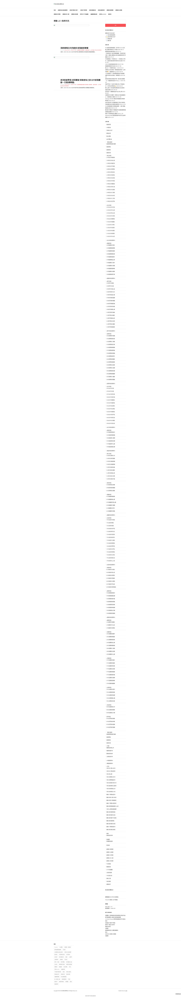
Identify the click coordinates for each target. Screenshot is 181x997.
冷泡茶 (64, 949)
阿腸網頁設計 (178, 993)
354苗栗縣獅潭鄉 (110, 347)
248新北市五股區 (110, 189)
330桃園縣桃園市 (110, 257)
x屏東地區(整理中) (110, 617)
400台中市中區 (110, 388)
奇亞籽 (56, 957)
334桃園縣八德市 (110, 262)
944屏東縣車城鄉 (110, 607)
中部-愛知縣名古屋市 (111, 785)
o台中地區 (92, 50)
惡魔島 (61, 959)
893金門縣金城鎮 (110, 724)
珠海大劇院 (68, 971)
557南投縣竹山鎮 (110, 444)
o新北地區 (108, 155)
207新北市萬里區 (110, 157)
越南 (107, 833)
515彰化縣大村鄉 (110, 476)
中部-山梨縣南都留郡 (111, 809)
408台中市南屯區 (110, 397)
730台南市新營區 (110, 552)
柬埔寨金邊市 (109, 841)
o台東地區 (108, 687)
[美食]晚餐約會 (92, 10)
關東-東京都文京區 (110, 823)
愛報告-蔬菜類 (109, 849)
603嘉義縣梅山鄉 (110, 499)
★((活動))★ (109, 139)
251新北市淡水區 (110, 195)
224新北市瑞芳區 (110, 163)
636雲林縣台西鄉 (110, 484)
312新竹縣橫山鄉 (110, 318)
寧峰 (66, 957)
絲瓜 (106, 932)
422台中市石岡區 (110, 408)
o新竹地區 (108, 281)
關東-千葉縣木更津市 (111, 803)
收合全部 (112, 33)
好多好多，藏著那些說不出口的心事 (113, 91)
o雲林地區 (108, 483)
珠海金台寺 (57, 974)
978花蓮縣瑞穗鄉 (110, 683)
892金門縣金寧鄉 (110, 721)
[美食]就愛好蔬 (101, 10)
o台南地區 (108, 518)
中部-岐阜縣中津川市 (111, 782)
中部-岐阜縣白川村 (110, 791)
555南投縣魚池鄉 (110, 441)
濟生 (70, 966)
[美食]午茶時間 (83, 10)
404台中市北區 (110, 391)
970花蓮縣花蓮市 (110, 660)
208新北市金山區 (110, 160)
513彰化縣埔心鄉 (110, 473)
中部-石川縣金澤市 (110, 771)
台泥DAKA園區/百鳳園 (110, 934)
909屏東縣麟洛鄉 (110, 595)
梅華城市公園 (62, 964)
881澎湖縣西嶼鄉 (110, 709)
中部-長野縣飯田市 (110, 780)
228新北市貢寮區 (110, 169)
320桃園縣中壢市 (110, 245)
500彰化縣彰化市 (110, 455)
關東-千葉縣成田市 (110, 794)
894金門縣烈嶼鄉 (110, 727)
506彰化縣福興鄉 (110, 464)
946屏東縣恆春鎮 (110, 613)
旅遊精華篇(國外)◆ (111, 734)
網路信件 (108, 884)
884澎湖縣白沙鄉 (110, 712)
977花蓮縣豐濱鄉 (110, 680)
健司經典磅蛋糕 (58, 949)
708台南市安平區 (110, 528)
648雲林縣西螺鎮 (110, 487)
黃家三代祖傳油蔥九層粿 (111, 113)
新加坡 (108, 845)
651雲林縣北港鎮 (110, 490)
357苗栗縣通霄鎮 (110, 350)
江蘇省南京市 (109, 756)
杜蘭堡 (106, 928)
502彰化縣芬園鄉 (110, 458)
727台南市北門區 (110, 549)
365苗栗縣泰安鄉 (110, 370)
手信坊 (65, 959)
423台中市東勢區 (110, 411)
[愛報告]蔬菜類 (110, 10)
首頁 (55, 10)
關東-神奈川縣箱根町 (111, 800)
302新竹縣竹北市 (110, 292)
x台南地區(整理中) (110, 564)
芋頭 (69, 979)
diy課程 (61, 947)
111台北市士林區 (110, 224)
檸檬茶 (56, 966)
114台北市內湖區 (110, 230)
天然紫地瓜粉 (62, 954)
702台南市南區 (110, 525)
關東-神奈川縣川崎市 (111, 797)
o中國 (107, 746)
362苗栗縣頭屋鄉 (110, 362)
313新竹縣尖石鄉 (110, 321)
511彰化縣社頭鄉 (110, 470)
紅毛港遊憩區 (63, 976)
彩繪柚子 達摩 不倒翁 (110, 923)
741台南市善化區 (110, 558)
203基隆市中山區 (110, 625)
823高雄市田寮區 (110, 575)
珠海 (64, 971)
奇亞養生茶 (61, 957)
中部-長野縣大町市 (110, 777)
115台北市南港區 (110, 233)
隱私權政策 (93, 995)
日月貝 (56, 964)
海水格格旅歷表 (111, 35)
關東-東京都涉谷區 (110, 815)
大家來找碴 (109, 872)
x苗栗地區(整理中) (110, 383)
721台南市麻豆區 (110, 537)
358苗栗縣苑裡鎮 (110, 353)
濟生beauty (57, 969)
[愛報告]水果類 (118, 10)
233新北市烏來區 (110, 175)
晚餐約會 (108, 866)
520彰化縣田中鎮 (110, 479)
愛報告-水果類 (109, 852)
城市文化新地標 (68, 952)
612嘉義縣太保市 (110, 508)
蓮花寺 (56, 981)
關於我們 (87, 995)
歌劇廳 (60, 966)
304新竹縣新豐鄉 (110, 297)
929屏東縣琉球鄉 (110, 604)
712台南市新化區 (110, 531)
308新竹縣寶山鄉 (110, 309)
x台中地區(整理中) (110, 427)
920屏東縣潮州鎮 (110, 598)
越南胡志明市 (109, 835)
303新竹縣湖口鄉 (110, 294)
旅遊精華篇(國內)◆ (80, 84)
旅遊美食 (82, 50)
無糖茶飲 (63, 969)
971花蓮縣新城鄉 (110, 663)
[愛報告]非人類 (66, 14)
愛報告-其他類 (109, 861)
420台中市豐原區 (110, 403)
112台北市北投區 (110, 227)
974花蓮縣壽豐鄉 (110, 671)
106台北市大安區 (110, 216)
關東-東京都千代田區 (111, 818)
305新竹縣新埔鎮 (110, 300)
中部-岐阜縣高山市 (110, 788)
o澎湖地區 (108, 705)
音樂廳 (66, 981)
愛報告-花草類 (109, 855)
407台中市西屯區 (110, 394)
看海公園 (68, 974)
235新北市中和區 (110, 180)
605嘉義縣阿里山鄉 (111, 502)
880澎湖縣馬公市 (110, 706)
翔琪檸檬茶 (64, 979)
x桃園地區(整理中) (110, 278)
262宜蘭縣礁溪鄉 (110, 639)
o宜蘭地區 (108, 632)
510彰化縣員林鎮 (110, 467)
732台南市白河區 (110, 555)
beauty (56, 947)
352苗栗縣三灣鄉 (110, 341)
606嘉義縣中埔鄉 (110, 505)
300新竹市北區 (110, 286)
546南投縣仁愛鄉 (110, 438)
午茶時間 (108, 864)
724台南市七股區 (110, 540)
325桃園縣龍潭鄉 (110, 248)
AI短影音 (108, 127)
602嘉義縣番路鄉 (110, 496)
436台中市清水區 (110, 423)
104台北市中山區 (110, 210)
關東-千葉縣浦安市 (110, 826)
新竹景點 (63, 962)
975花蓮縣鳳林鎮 (110, 674)
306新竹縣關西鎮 (110, 303)
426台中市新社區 (110, 417)
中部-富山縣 (109, 774)
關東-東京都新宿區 (110, 812)
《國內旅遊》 (87, 50)
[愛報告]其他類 (74, 14)
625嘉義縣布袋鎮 (110, 511)
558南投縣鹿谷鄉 (110, 446)
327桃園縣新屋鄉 (110, 251)
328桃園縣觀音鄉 (110, 254)
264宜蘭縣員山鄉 (110, 642)
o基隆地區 (108, 620)
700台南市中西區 (110, 519)
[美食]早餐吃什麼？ (74, 10)
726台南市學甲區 (110, 546)
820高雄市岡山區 (110, 572)
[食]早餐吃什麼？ (112, 36)
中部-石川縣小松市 (110, 768)
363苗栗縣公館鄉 (110, 365)
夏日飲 (56, 954)
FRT (126, 990)
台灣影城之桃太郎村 (59, 952)
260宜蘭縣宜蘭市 (110, 633)
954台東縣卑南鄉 (110, 695)
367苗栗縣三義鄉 (110, 376)
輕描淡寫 (110, 38)
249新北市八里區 (110, 192)
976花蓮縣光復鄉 (110, 677)
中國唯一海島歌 (67, 947)
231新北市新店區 (110, 172)
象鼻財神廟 (61, 981)
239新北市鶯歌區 (110, 183)
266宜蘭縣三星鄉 (110, 648)
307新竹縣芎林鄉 (110, 306)
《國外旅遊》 (109, 732)
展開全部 (107, 33)
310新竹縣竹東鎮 (110, 312)
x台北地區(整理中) (110, 240)
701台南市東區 (110, 522)
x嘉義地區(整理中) (110, 515)
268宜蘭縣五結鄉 (110, 651)
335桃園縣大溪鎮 (110, 265)
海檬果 (106, 936)
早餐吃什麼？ (109, 130)
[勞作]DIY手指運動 (84, 14)
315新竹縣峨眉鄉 (110, 327)
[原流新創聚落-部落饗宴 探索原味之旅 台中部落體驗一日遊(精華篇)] (71, 57)
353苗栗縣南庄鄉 (110, 344)
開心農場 (108, 136)
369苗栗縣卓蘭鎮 (110, 379)
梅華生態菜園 (69, 964)
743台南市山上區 (110, 560)
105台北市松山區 (110, 213)
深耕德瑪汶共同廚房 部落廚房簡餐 (74, 48)
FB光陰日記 (109, 875)
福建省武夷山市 (110, 747)
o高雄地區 (108, 567)
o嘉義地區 (108, 494)
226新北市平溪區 (110, 166)
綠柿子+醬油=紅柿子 (110, 924)
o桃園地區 (108, 243)
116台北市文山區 (110, 236)
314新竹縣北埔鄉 (110, 324)
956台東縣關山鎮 (110, 698)
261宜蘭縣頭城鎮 (110, 636)
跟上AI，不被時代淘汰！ (111, 68)
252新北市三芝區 (110, 198)
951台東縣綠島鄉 (110, 692)
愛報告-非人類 (109, 858)
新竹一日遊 (57, 962)
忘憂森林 (56, 959)
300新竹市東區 (110, 283)
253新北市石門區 (110, 201)
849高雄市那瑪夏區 (111, 587)
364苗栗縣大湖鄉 (110, 368)
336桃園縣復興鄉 (110, 268)
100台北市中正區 (110, 207)
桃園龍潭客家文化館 (110, 66)
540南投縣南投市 (110, 432)
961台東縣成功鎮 (110, 701)
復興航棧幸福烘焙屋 (110, 51)
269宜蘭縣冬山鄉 (110, 654)
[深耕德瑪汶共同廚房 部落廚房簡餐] (71, 25)
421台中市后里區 (110, 406)
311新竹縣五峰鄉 (110, 315)
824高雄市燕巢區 (110, 578)
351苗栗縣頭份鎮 (110, 338)
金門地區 (108, 716)
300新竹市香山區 (110, 289)
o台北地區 (108, 205)
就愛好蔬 (108, 124)
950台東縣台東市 (110, 689)
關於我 (109, 14)
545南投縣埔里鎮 (110, 435)
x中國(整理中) (109, 760)
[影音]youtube (102, 14)
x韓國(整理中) (109, 763)
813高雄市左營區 (110, 569)
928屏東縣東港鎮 (110, 601)
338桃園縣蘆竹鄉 (110, 274)
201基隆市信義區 (110, 622)
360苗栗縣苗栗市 (110, 356)
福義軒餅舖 (57, 976)
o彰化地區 (108, 453)
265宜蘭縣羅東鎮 (110, 645)
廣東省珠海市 (109, 753)
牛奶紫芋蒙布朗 (58, 971)
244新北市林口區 (110, 186)
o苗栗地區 (108, 334)
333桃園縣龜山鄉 (110, 259)
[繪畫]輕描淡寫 (93, 14)
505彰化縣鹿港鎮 (110, 461)
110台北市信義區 (110, 221)
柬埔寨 (108, 839)
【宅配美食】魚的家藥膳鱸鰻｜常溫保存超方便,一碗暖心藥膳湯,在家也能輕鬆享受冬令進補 (115, 55)
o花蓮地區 (108, 658)
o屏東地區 (108, 591)
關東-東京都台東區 (110, 829)
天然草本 (68, 954)
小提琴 (70, 957)
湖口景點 (65, 966)
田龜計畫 (63, 974)
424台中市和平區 (98, 50)
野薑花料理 (108, 926)
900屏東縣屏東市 (110, 593)
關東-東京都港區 (110, 820)
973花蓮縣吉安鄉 (110, 669)
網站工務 (108, 878)
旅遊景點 (79, 50)
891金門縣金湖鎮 (110, 718)
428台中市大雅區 (110, 420)
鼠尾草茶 (56, 984)
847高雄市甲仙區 (110, 584)
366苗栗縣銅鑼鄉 (110, 373)
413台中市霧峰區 (110, 400)
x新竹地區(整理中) (110, 331)
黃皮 (71, 981)
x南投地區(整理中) (110, 450)
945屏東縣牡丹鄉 (110, 610)
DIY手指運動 (109, 869)
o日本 (107, 766)
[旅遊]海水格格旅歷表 (62, 10)
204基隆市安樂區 (110, 628)
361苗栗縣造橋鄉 (110, 359)
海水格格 (108, 881)
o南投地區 (108, 430)
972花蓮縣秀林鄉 (110, 666)
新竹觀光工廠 (69, 962)
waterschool (67, 50)
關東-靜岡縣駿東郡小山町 (112, 806)
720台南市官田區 (110, 534)
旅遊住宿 (108, 152)
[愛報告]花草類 (57, 14)
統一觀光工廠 (57, 979)
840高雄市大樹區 (110, 581)
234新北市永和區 (110, 178)
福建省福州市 (109, 750)
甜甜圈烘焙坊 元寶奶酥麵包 (111, 930)
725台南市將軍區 (110, 543)
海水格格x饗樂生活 (109, 889)
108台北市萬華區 (110, 219)
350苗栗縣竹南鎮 (110, 335)
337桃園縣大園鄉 (110, 271)
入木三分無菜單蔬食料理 (111, 64)
